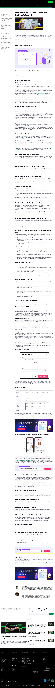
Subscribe (51, 613)
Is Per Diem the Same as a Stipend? (6, 39)
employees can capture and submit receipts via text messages (37, 455)
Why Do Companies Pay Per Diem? (6, 42)
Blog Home (2, 5)
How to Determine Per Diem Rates (6, 15)
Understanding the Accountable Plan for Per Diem (6, 28)
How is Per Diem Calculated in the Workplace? (6, 26)
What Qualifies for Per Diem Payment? (6, 41)
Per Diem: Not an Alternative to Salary (6, 38)
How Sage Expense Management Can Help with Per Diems (6, 36)
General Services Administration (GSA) (41, 93)
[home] (8, 2)
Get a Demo (50, 1)
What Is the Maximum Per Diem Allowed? (5, 44)
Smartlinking (36, 587)
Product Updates (17, 5)
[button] (21, 2)
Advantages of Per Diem (4, 32)
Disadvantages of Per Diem (5, 33)
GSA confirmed (20, 137)
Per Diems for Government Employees (6, 18)
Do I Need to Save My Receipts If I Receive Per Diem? (6, 48)
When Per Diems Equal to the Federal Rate (6, 22)
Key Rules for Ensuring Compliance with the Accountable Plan (7, 30)
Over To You (3, 49)
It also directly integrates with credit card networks (24, 460)
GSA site (27, 125)
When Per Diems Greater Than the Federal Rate (6, 20)
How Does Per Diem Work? (4, 14)
